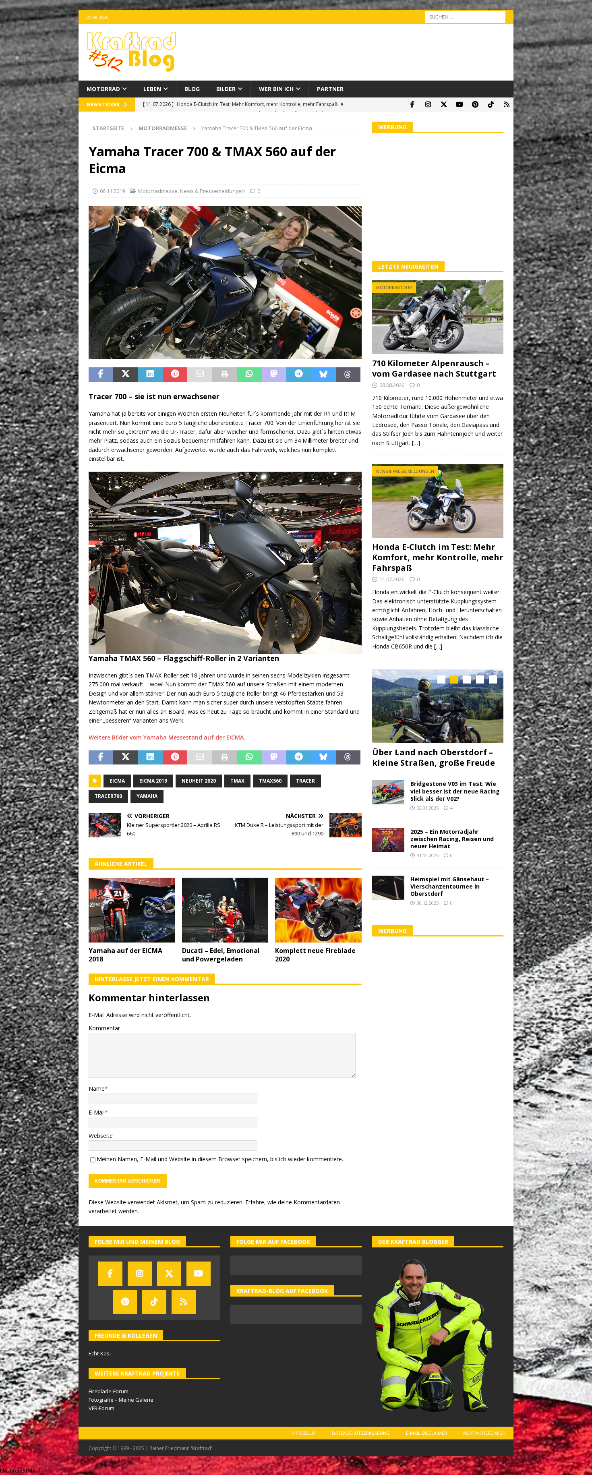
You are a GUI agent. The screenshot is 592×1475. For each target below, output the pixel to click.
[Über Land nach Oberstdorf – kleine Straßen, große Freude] (437, 706)
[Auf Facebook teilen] (101, 374)
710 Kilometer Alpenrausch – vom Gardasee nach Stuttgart (434, 368)
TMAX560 (270, 780)
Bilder (226, 89)
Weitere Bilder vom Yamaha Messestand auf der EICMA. (167, 737)
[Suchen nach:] (465, 16)
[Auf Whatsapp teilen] (249, 374)
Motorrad (103, 89)
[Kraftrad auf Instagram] (428, 104)
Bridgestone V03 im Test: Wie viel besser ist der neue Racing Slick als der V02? (455, 789)
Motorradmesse (158, 191)
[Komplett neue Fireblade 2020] (318, 910)
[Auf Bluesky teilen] (323, 374)
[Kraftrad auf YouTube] (459, 104)
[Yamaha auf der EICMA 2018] (132, 910)
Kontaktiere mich (484, 1433)
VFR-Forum (101, 1408)
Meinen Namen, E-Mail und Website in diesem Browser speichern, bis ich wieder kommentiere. (220, 1159)
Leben (152, 89)
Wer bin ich (276, 89)
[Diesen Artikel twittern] (125, 374)
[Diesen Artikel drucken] (224, 374)
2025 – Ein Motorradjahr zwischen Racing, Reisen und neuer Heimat (452, 836)
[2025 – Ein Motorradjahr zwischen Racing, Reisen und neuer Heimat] (388, 838)
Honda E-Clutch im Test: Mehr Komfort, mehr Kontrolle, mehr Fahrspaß (437, 557)
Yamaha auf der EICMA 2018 (125, 954)
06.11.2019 (112, 191)
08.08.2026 (391, 385)
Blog (192, 89)
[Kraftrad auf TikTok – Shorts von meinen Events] (491, 104)
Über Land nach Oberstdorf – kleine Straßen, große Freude (433, 757)
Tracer (305, 780)
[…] (416, 443)
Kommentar (104, 1028)
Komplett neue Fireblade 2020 (315, 954)
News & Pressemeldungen (212, 191)
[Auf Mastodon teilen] (274, 374)
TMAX (237, 780)
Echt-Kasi (100, 1353)
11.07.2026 (391, 579)
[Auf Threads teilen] (348, 374)
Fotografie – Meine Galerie (121, 1399)
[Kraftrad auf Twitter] (444, 104)
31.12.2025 (428, 853)
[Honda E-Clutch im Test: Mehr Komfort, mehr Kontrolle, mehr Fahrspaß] (437, 501)
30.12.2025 (428, 901)
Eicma (117, 780)
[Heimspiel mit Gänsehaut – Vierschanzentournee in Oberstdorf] (388, 885)
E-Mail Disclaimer (426, 1433)
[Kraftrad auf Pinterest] (475, 104)
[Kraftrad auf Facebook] (412, 104)
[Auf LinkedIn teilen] (150, 374)
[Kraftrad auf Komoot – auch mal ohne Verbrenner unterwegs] (506, 104)
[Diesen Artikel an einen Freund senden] (199, 374)
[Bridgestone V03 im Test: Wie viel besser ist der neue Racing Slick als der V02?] (388, 790)
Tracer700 (108, 796)
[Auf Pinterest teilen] (175, 374)
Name (97, 1088)
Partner (330, 89)
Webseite (101, 1135)
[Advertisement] (437, 196)
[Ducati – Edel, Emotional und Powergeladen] (225, 910)
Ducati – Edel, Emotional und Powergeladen (221, 954)
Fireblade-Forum (108, 1391)
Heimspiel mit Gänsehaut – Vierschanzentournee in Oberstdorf (449, 884)
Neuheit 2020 (199, 780)
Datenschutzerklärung (361, 1433)
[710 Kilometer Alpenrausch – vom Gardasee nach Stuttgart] (437, 317)
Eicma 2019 (153, 780)
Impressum (303, 1433)
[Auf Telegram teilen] (298, 374)
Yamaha (147, 796)
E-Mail (97, 1112)
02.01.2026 (428, 806)
